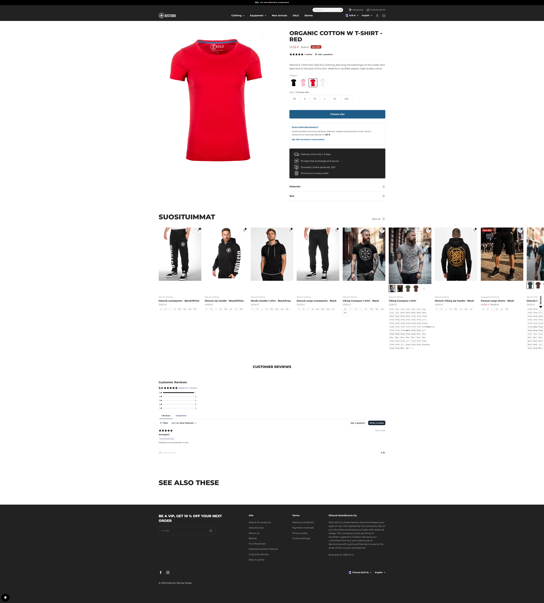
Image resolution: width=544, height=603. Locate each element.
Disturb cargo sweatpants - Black (316, 300)
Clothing (236, 15)
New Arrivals (279, 15)
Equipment (256, 15)
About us (254, 533)
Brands (253, 538)
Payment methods (303, 527)
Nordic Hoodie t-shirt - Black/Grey (271, 300)
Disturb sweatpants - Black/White (179, 300)
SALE (296, 15)
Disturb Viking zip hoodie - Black (454, 300)
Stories (309, 15)
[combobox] (325, 9)
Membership (357, 10)
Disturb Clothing (166, 297)
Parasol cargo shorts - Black (497, 300)
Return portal (256, 559)
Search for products (260, 522)
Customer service (377, 10)
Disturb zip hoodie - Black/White (224, 300)
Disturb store (256, 527)
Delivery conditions (303, 522)
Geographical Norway (490, 297)
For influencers (257, 543)
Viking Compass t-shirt (402, 300)
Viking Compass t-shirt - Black (361, 300)
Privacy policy (300, 533)
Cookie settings (301, 538)
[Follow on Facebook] (160, 572)
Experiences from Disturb (263, 549)
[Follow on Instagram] (168, 572)
